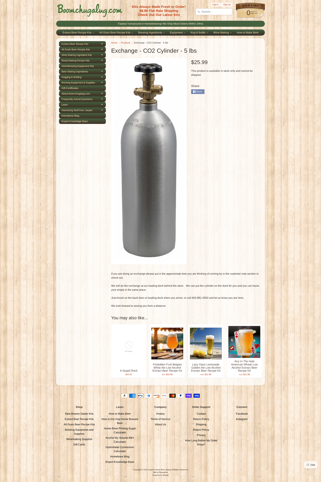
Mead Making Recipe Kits (84, 61)
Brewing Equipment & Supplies (84, 83)
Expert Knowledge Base (75, 121)
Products (125, 42)
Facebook (242, 413)
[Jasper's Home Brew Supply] (89, 10)
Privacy (201, 435)
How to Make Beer (120, 413)
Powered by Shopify (160, 475)
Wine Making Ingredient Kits (84, 56)
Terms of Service (160, 419)
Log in (215, 5)
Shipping (201, 424)
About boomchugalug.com (84, 94)
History (160, 413)
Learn (84, 105)
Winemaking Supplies (79, 439)
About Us (160, 424)
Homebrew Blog (70, 115)
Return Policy (201, 419)
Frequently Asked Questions (84, 100)
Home (114, 42)
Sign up (227, 5)
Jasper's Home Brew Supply (159, 470)
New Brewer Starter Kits (79, 413)
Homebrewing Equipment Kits (78, 66)
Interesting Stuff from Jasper (84, 111)
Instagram (242, 419)
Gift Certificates (70, 88)
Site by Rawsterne (160, 472)
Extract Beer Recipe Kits (84, 44)
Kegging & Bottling (84, 78)
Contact (201, 413)
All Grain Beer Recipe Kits (84, 50)
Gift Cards (79, 444)
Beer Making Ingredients (84, 72)
